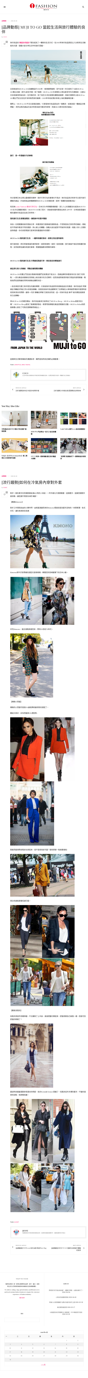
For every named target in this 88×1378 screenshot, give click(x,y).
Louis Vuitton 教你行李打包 (26, 207)
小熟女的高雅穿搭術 (62, 1297)
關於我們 (22, 1298)
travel (27, 364)
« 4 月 (43, 1365)
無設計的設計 (24, 43)
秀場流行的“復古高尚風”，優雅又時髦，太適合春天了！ (66, 1290)
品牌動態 (4, 21)
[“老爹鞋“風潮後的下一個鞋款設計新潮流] (73, 445)
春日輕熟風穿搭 (62, 1307)
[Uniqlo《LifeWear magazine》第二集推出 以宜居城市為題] (15, 445)
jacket (16, 1222)
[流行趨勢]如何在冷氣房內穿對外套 (32, 482)
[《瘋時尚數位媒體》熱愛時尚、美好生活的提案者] (44, 7)
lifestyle (17, 364)
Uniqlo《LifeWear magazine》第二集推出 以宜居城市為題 (14, 457)
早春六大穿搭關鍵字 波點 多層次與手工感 (62, 1302)
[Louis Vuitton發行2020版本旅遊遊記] (73, 418)
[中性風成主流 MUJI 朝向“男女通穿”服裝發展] (15, 418)
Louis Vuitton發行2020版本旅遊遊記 (72, 429)
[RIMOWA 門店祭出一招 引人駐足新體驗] (44, 420)
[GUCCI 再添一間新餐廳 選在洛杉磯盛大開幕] (44, 445)
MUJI (23, 364)
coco (5, 37)
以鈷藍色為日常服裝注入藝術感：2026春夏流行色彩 (66, 1312)
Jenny (5, 487)
